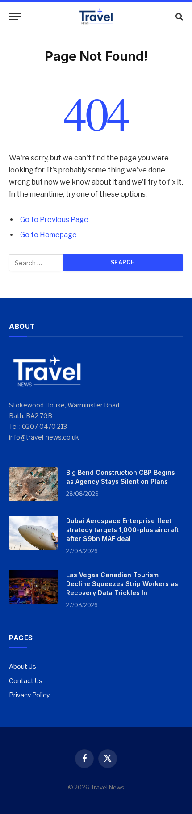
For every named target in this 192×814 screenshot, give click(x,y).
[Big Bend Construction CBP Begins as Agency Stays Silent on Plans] (33, 484)
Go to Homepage (48, 235)
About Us (22, 666)
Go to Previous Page (54, 219)
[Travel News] (96, 16)
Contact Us (25, 680)
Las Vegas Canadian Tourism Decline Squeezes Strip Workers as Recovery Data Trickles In (122, 583)
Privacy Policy (29, 695)
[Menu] (15, 16)
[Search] (178, 16)
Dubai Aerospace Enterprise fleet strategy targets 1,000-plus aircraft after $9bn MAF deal (122, 529)
